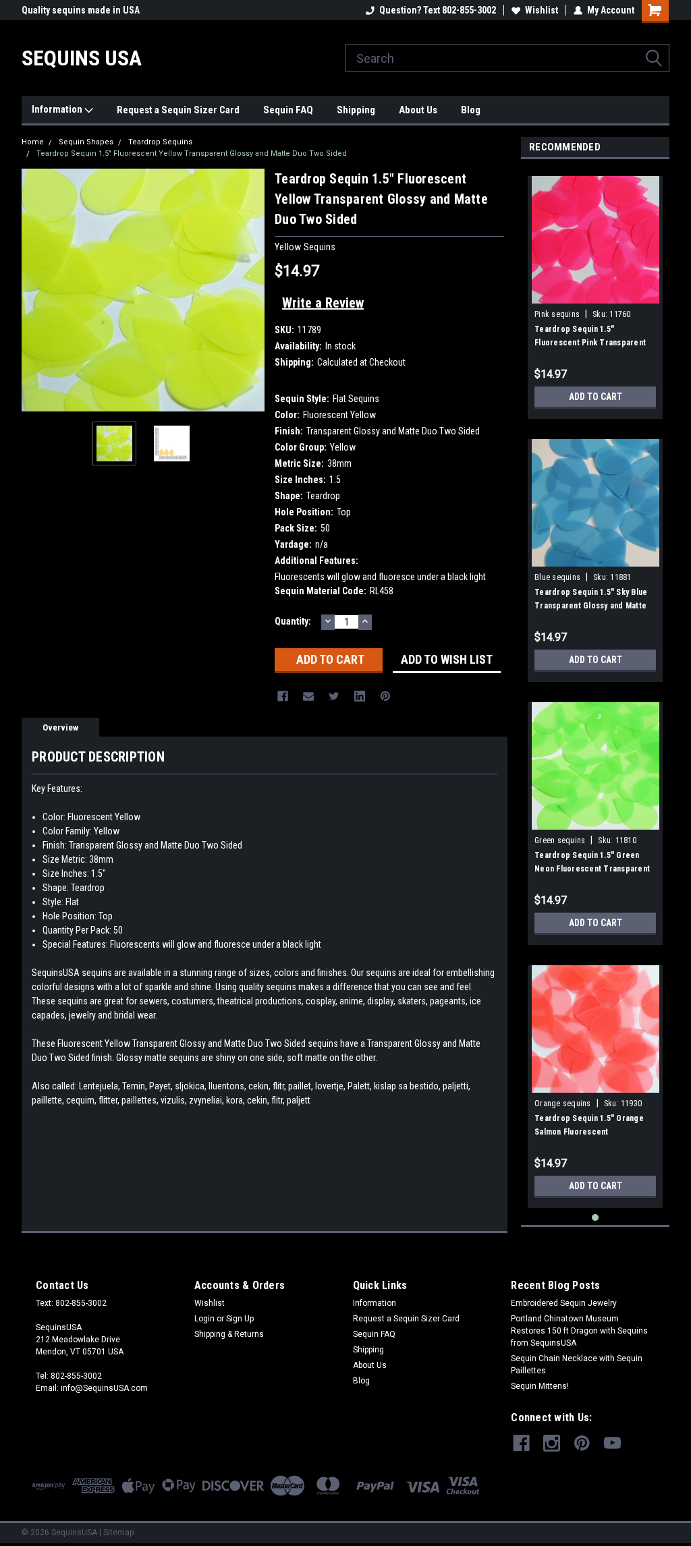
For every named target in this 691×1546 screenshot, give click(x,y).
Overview (60, 727)
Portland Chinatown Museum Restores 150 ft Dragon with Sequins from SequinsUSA (579, 1331)
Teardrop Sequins (160, 142)
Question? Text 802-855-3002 (437, 10)
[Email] (308, 696)
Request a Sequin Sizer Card (178, 110)
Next (251, 290)
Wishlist (541, 10)
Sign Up (240, 1318)
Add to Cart (595, 396)
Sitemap (118, 1532)
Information (58, 109)
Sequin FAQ (288, 110)
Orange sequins (562, 1103)
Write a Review (323, 303)
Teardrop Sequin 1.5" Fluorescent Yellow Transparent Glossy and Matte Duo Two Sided (191, 153)
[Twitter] (334, 696)
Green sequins (559, 840)
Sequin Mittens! (540, 1386)
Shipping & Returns (229, 1334)
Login (204, 1318)
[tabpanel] (595, 292)
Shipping (356, 110)
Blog (470, 110)
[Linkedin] (359, 696)
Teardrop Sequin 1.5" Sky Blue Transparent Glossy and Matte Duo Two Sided (590, 606)
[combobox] (507, 58)
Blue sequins (557, 577)
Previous (35, 290)
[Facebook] (282, 696)
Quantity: (293, 621)
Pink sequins (557, 314)
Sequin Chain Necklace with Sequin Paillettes (576, 1364)
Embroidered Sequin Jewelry (564, 1303)
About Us (418, 110)
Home (33, 142)
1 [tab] (595, 1218)
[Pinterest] (385, 696)
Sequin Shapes (86, 142)
